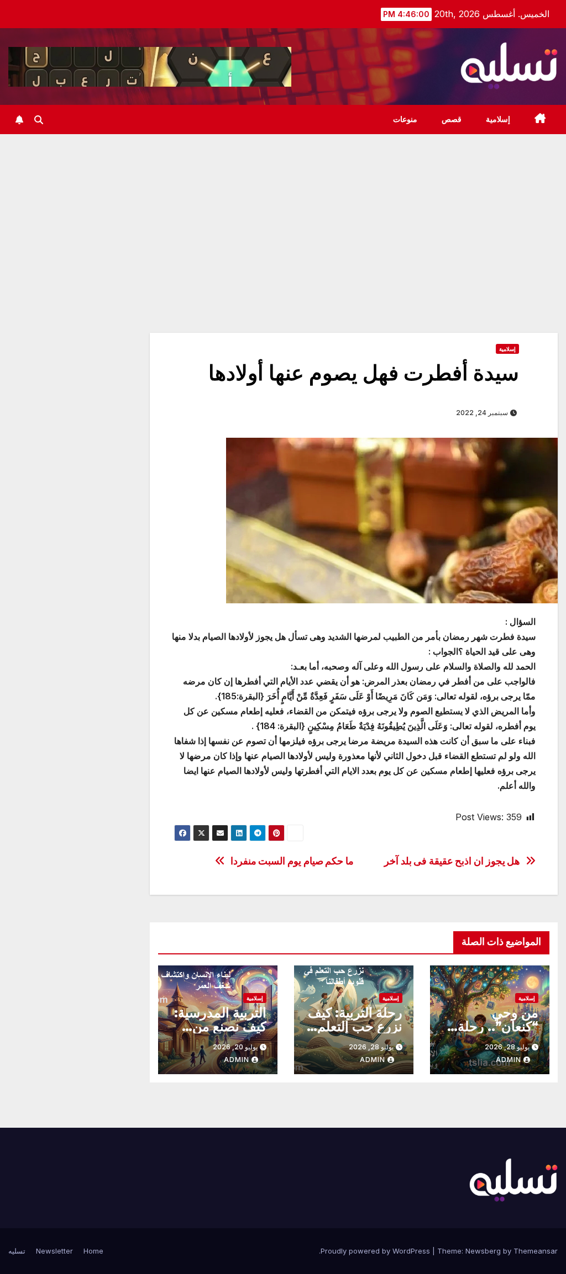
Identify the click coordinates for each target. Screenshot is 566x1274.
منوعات (405, 119)
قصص (452, 119)
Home (93, 1250)
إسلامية (498, 119)
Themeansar (535, 1250)
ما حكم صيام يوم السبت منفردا (292, 861)
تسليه (16, 1250)
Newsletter (54, 1250)
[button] (38, 119)
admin (508, 1059)
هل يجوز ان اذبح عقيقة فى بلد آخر (452, 861)
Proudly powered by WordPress (376, 1250)
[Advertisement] (283, 217)
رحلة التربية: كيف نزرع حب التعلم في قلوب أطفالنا (355, 1026)
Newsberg (483, 1250)
